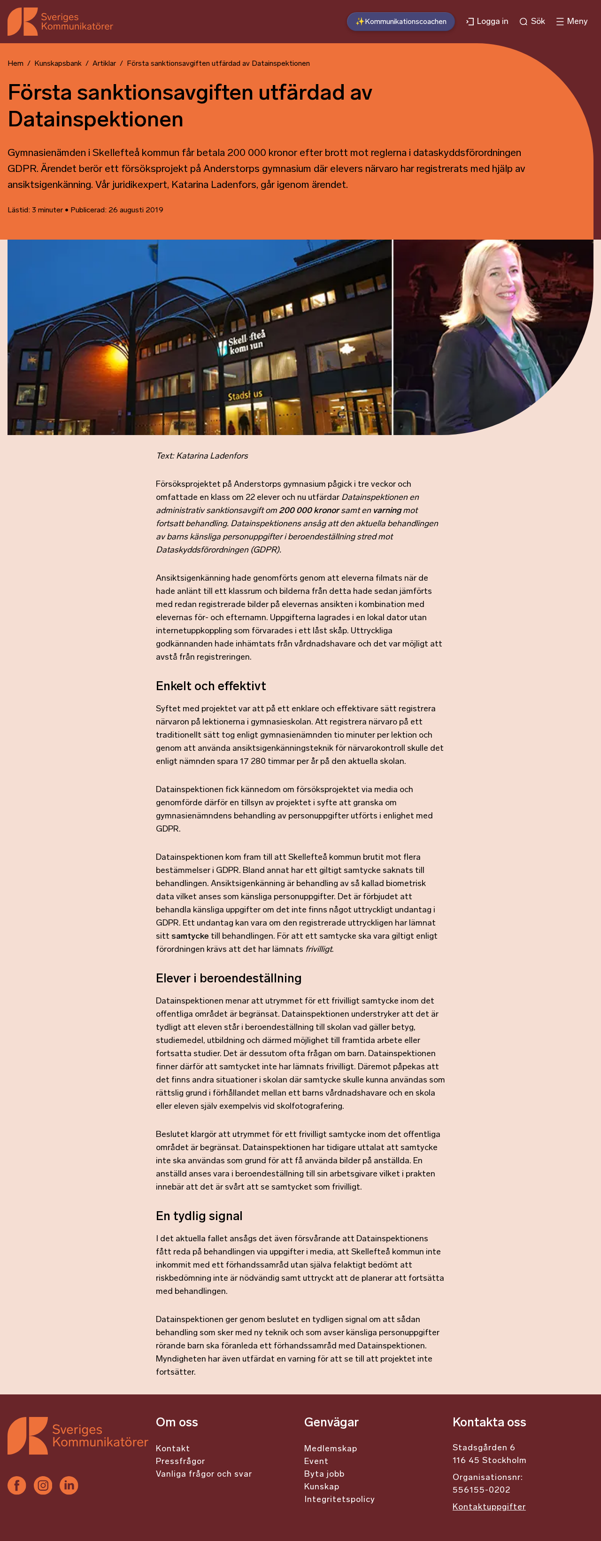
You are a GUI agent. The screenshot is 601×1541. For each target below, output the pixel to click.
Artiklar (104, 64)
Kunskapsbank (58, 64)
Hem (15, 64)
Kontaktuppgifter (489, 1507)
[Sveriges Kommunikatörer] (78, 1446)
